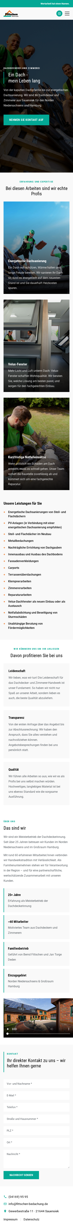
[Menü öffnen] (67, 13)
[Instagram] (59, 13)
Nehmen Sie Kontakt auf (26, 120)
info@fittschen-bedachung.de (28, 1204)
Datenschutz (31, 1219)
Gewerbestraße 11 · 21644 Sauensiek (34, 1211)
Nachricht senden (21, 1175)
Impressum (11, 1219)
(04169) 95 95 (18, 1197)
